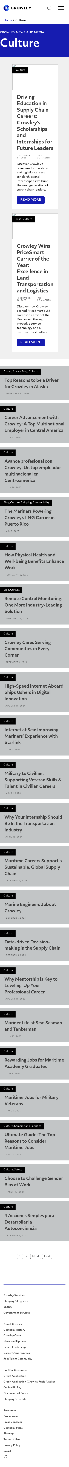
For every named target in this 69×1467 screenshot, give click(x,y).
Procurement (12, 1416)
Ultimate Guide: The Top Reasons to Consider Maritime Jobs (29, 1141)
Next (35, 1256)
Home (8, 20)
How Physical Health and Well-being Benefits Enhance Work (34, 561)
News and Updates (15, 1341)
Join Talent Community (18, 1359)
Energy (8, 1307)
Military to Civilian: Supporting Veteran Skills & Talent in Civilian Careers (32, 780)
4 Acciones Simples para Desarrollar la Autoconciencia (29, 1222)
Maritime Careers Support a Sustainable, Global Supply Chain (33, 867)
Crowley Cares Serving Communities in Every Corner (27, 649)
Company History (14, 1330)
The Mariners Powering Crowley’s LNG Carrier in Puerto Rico (29, 518)
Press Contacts (13, 1422)
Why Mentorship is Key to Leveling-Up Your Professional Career (31, 986)
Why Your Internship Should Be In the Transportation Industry (33, 824)
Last (47, 1256)
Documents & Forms (16, 1393)
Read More (30, 200)
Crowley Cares (12, 1335)
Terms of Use (12, 1439)
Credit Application (15, 1376)
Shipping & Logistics (16, 1301)
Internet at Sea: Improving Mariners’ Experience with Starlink (31, 736)
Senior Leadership (15, 1347)
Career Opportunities (17, 1353)
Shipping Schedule (15, 1399)
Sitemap (9, 1433)
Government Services (17, 1313)
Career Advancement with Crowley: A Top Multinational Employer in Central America (34, 424)
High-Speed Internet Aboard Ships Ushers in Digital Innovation (34, 693)
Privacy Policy (12, 1445)
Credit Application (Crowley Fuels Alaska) (29, 1382)
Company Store (13, 1428)
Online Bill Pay (12, 1387)
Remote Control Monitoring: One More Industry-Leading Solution (33, 605)
